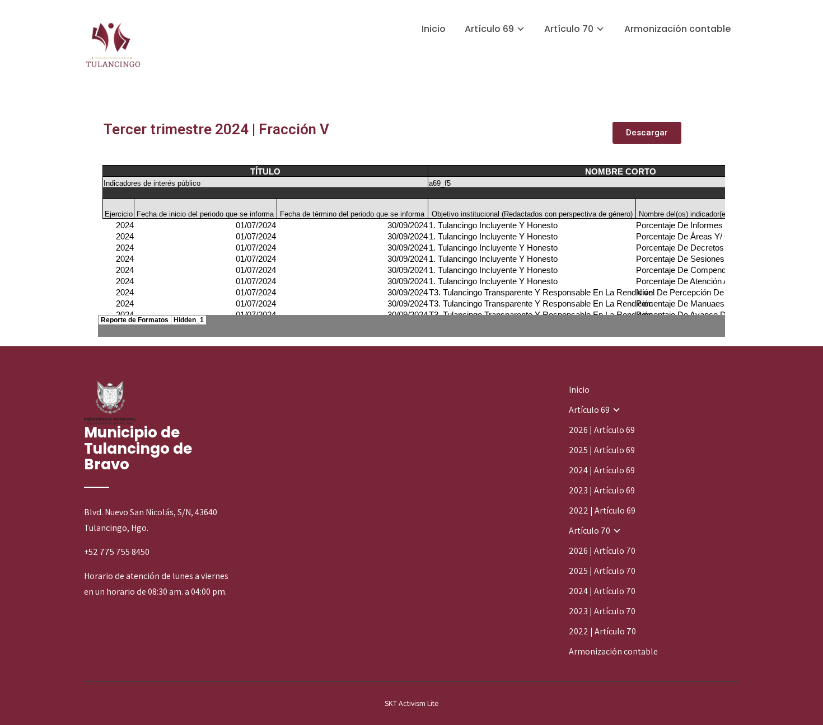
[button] (646, 133)
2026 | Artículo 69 (602, 430)
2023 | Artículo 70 (602, 611)
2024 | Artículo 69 (602, 470)
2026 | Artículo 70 (602, 551)
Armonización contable (677, 28)
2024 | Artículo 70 (602, 591)
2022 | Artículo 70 (602, 631)
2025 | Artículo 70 (602, 571)
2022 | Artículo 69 (602, 510)
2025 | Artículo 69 (602, 450)
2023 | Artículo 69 (602, 490)
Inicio (434, 28)
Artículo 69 (489, 28)
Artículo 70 (568, 28)
